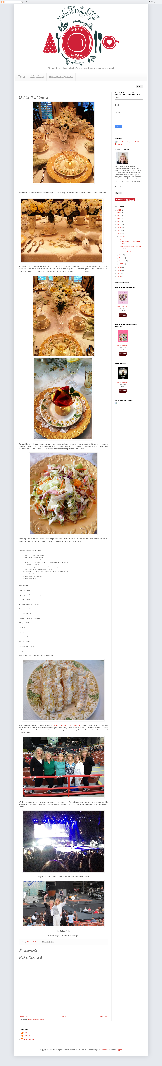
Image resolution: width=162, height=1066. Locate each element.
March (121, 258)
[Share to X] (48, 942)
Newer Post (24, 1016)
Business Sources (61, 77)
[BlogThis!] (45, 942)
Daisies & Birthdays (125, 251)
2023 (119, 210)
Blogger (118, 1050)
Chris (25, 1033)
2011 (119, 270)
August (121, 236)
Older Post (103, 1016)
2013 (119, 234)
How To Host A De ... (122, 306)
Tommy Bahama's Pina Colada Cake (67, 725)
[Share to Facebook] (50, 942)
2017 (119, 222)
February (122, 261)
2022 (119, 213)
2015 (119, 228)
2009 (119, 276)
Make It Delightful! (29, 1039)
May (121, 239)
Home (21, 77)
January (122, 264)
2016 (119, 225)
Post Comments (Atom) (36, 1020)
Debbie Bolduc (28, 1036)
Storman (104, 1050)
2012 (119, 267)
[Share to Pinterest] (52, 942)
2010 (119, 273)
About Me (37, 77)
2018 (119, 219)
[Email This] (43, 942)
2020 (119, 216)
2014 (119, 231)
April (121, 255)
